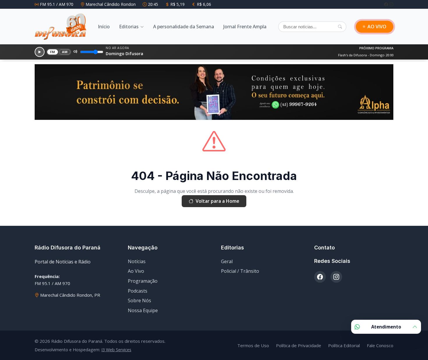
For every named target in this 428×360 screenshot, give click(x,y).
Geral (227, 261)
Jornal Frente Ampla (244, 26)
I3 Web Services (116, 349)
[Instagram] (391, 4)
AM (65, 52)
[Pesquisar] (340, 27)
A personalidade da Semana (183, 26)
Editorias (129, 26)
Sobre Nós (139, 300)
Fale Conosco (380, 345)
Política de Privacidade (298, 345)
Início (104, 26)
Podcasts (137, 291)
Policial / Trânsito (240, 271)
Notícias (137, 261)
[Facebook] (386, 4)
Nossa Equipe (143, 310)
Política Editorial (344, 345)
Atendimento (386, 327)
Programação (143, 281)
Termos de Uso (253, 345)
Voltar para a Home (217, 201)
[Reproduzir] (40, 52)
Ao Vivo (136, 271)
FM (52, 52)
